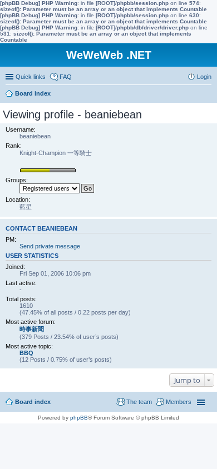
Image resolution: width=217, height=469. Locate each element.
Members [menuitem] (178, 401)
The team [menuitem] (139, 401)
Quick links (31, 76)
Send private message (49, 246)
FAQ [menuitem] (66, 76)
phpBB (79, 418)
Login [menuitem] (204, 76)
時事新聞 (31, 329)
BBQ (26, 353)
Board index (33, 401)
